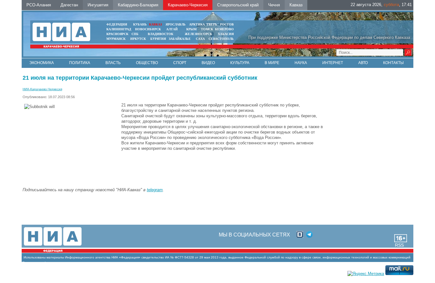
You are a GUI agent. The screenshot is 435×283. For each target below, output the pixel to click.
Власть (113, 63)
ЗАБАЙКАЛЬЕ (180, 38)
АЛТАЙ (172, 29)
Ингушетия (98, 5)
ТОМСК (208, 29)
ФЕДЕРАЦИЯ (116, 24)
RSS (399, 245)
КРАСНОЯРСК (117, 34)
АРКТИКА (197, 24)
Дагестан (69, 5)
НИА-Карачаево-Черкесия (42, 89)
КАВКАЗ (155, 24)
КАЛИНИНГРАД (118, 29)
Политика (79, 63)
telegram (155, 189)
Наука (301, 63)
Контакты (393, 63)
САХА (200, 38)
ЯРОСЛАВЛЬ (176, 24)
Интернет (332, 63)
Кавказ (296, 5)
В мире (272, 63)
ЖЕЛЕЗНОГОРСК (198, 34)
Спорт (179, 63)
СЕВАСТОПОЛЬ (221, 38)
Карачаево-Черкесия (188, 5)
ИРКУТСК (138, 38)
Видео (208, 63)
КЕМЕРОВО (224, 29)
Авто (363, 63)
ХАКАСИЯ (226, 34)
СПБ (135, 34)
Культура (239, 63)
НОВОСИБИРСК (148, 29)
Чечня (274, 5)
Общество (147, 63)
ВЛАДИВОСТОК (160, 34)
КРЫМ (191, 29)
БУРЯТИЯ (158, 38)
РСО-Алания (38, 5)
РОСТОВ (227, 24)
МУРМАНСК (115, 38)
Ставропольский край (238, 5)
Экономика (41, 63)
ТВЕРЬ (211, 24)
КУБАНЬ (140, 24)
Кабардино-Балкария (138, 5)
